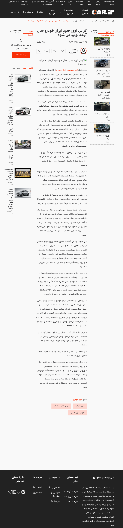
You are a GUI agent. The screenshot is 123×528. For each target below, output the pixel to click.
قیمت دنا (73, 502)
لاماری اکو (70, 3)
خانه (109, 21)
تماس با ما (54, 487)
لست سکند (36, 487)
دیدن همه (95, 31)
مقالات (40, 12)
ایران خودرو (77, 399)
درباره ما (55, 501)
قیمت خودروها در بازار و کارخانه (18, 3)
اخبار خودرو (52, 12)
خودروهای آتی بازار (83, 21)
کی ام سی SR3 (60, 3)
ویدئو (30, 12)
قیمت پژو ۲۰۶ (71, 496)
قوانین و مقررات (55, 494)
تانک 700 (89, 3)
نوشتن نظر (21, 55)
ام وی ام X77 (79, 3)
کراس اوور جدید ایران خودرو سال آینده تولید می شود (50, 21)
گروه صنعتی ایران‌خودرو (67, 70)
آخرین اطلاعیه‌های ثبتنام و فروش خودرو (43, 3)
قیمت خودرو (84, 12)
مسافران (37, 492)
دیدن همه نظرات (17, 31)
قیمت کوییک (71, 491)
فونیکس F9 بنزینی (109, 3)
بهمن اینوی (98, 3)
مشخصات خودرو (68, 12)
